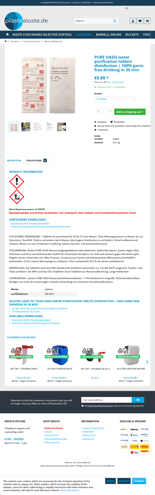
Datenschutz (89, 435)
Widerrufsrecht (52, 442)
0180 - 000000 (14, 439)
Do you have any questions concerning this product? (124, 125)
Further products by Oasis (25, 311)
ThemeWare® (108, 465)
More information (69, 490)
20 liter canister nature (131, 368)
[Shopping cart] (147, 21)
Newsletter (88, 431)
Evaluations (36, 160)
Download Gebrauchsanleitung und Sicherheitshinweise (40, 226)
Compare (102, 122)
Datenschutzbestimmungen (100, 405)
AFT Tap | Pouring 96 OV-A (95, 368)
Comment (102, 129)
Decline (110, 480)
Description (14, 160)
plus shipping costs (116, 82)
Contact (48, 431)
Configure (139, 480)
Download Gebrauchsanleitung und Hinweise (35, 323)
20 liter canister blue (59, 368)
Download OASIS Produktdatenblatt (29, 223)
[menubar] (127, 8)
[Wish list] (140, 21)
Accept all (124, 480)
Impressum (88, 438)
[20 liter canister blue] (59, 355)
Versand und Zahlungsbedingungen (56, 437)
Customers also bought (21, 337)
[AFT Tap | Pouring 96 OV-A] (95, 355)
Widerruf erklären (54, 428)
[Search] (115, 20)
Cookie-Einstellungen (93, 428)
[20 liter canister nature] (131, 355)
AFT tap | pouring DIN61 (24, 368)
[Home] (7, 35)
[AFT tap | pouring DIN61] (24, 355)
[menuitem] (141, 8)
